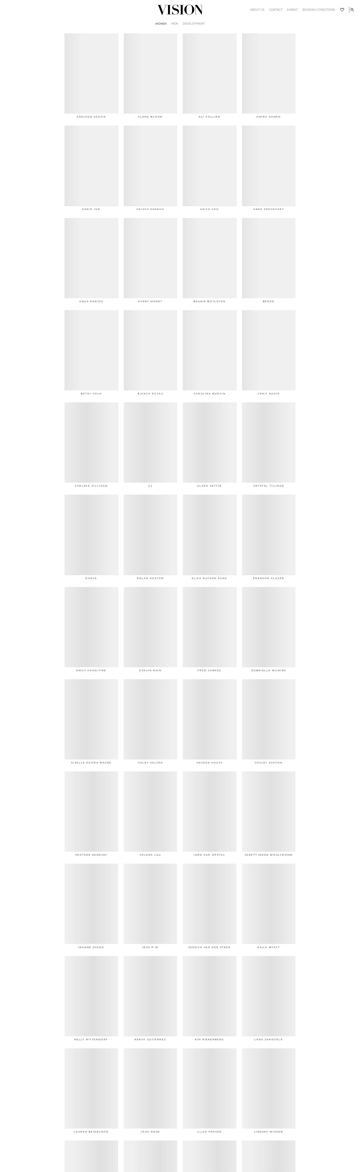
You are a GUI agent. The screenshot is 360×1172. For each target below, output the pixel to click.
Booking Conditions (318, 9)
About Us (257, 9)
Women (160, 23)
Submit (292, 9)
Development (194, 23)
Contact (275, 9)
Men (174, 23)
